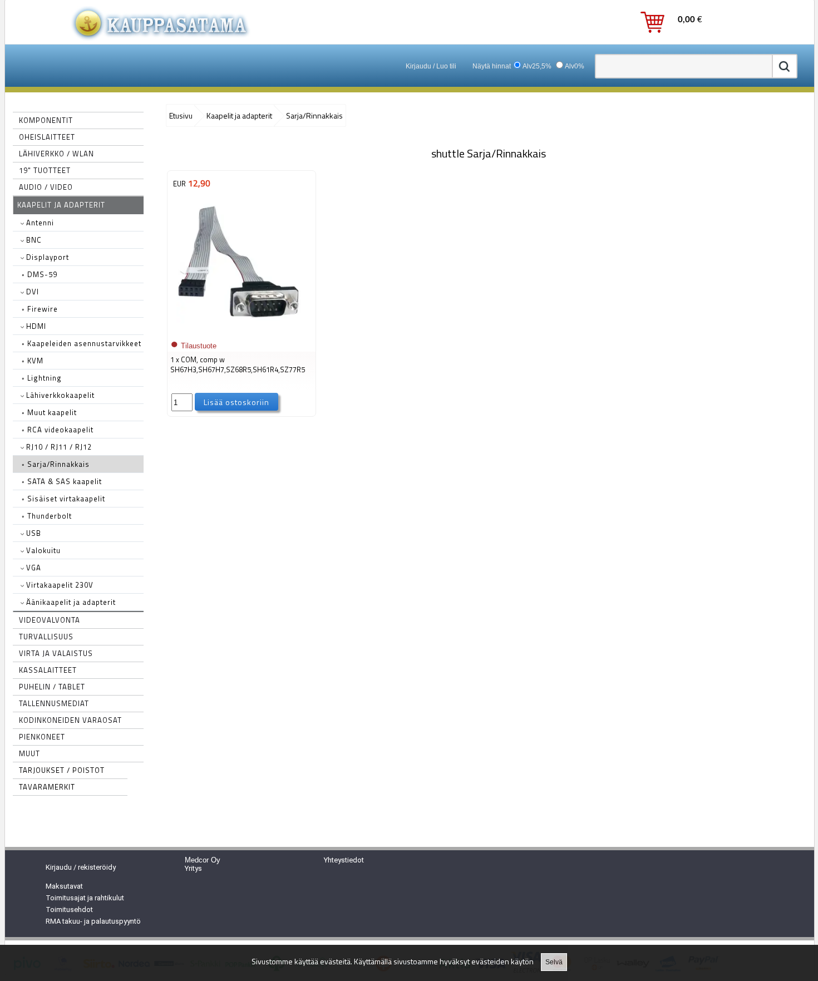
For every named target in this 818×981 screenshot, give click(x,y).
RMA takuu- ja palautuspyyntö (93, 921)
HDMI (35, 326)
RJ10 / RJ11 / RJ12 (58, 446)
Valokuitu (42, 550)
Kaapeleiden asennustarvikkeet (81, 343)
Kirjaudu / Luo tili (431, 66)
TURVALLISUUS (46, 636)
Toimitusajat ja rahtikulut (85, 898)
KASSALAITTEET (48, 670)
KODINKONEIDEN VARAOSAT (70, 720)
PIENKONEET (42, 736)
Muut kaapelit (49, 412)
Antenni (39, 222)
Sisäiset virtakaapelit (63, 498)
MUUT (29, 753)
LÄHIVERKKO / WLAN (56, 153)
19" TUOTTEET (45, 170)
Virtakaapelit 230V (58, 584)
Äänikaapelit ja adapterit (70, 602)
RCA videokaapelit (57, 429)
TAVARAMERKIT (47, 786)
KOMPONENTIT (46, 120)
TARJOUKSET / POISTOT (62, 770)
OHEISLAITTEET (47, 136)
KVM (32, 360)
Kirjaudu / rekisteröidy (81, 867)
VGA (32, 567)
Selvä (554, 962)
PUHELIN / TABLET (52, 686)
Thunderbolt (47, 515)
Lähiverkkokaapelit (59, 395)
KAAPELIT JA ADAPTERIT (61, 204)
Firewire (40, 308)
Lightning (42, 377)
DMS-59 (39, 274)
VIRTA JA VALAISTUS (56, 653)
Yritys (193, 868)
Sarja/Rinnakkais (56, 464)
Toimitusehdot (69, 909)
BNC (33, 239)
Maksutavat (64, 886)
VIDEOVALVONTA (49, 619)
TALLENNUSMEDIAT (54, 703)
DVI (31, 291)
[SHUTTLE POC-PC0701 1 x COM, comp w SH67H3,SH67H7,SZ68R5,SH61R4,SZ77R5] (238, 329)
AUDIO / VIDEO (46, 187)
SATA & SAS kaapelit (62, 481)
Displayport (46, 257)
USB (32, 533)
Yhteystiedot (344, 860)
